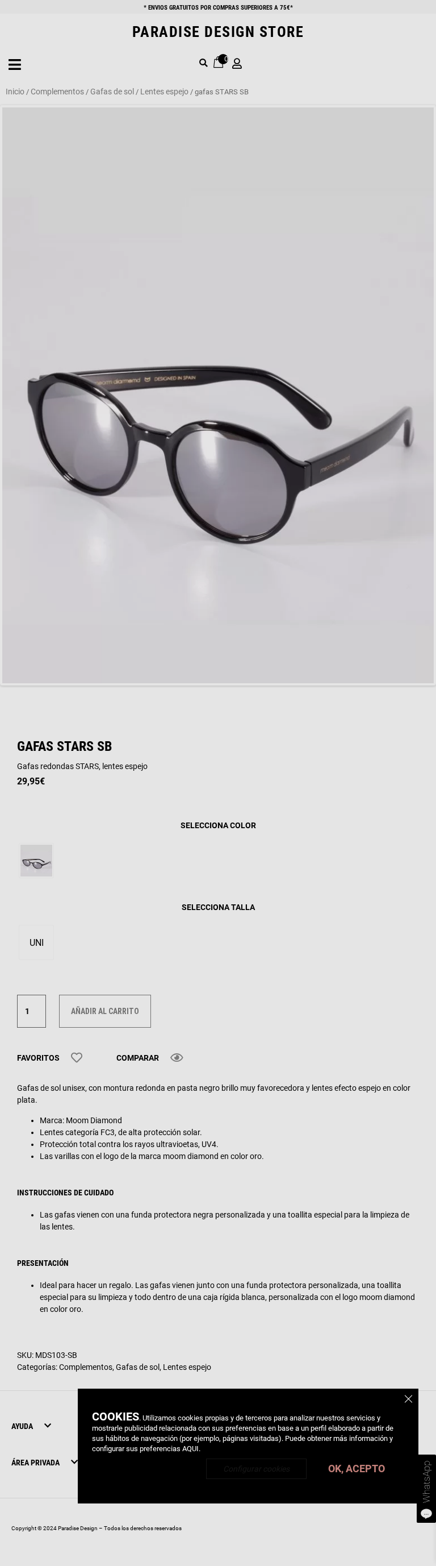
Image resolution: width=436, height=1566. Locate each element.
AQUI (190, 1448)
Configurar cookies (256, 1468)
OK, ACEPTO (356, 1468)
